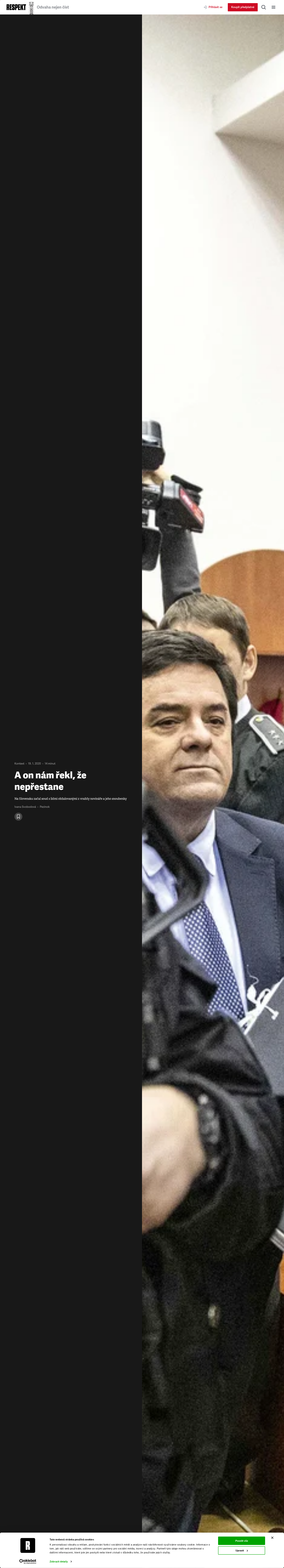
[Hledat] (264, 7)
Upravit (240, 1550)
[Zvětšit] (213, 791)
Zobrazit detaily (59, 1561)
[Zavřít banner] (272, 1538)
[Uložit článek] (18, 817)
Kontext (19, 763)
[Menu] (273, 7)
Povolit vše (241, 1540)
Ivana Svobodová (25, 807)
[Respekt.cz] (16, 7)
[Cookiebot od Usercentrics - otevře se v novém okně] (27, 1561)
